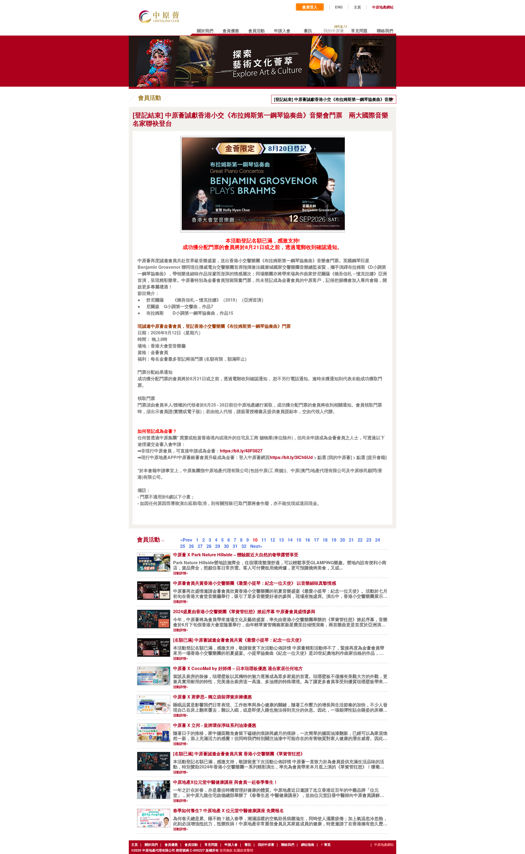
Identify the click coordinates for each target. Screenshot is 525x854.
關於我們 (151, 844)
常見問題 (211, 844)
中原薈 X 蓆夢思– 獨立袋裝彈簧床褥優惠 (212, 697)
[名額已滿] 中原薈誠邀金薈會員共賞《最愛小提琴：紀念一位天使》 (238, 640)
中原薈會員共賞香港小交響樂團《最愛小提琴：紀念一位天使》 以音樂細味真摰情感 (254, 583)
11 (263, 540)
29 (217, 546)
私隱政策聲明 (243, 850)
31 (235, 546)
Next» (256, 546)
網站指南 (307, 844)
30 (226, 546)
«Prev (186, 540)
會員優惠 (171, 844)
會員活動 (191, 844)
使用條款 (226, 850)
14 (290, 540)
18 (325, 540)
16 (307, 540)
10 (255, 540)
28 (208, 546)
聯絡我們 (287, 844)
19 (333, 540)
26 (191, 546)
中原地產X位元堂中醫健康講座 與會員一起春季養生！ (225, 782)
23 (368, 540)
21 (351, 540)
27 (200, 546)
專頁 (327, 844)
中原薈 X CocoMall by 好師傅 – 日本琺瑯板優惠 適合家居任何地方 (238, 668)
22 (360, 540)
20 (342, 540)
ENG (339, 7)
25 (182, 546)
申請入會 (231, 844)
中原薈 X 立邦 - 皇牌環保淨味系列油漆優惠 (214, 725)
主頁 (357, 7)
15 (298, 540)
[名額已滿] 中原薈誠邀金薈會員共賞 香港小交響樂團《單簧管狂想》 (239, 753)
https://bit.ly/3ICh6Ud (291, 457)
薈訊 (247, 844)
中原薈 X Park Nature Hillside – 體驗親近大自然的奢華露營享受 (235, 554)
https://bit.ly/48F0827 (241, 451)
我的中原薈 (266, 844)
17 (316, 540)
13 (281, 540)
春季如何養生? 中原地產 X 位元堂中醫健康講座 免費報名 (228, 810)
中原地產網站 (382, 7)
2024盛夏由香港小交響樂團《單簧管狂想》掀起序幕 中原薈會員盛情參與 (244, 611)
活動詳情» (180, 573)
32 (243, 546)
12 (272, 540)
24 (377, 540)
